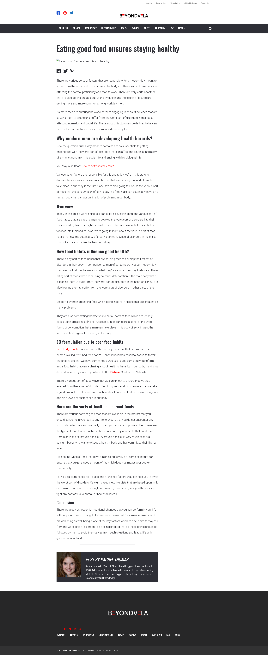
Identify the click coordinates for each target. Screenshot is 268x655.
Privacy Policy (175, 3)
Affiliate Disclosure (190, 3)
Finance (76, 28)
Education (160, 28)
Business (63, 28)
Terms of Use (161, 3)
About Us (149, 3)
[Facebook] (58, 12)
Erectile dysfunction (69, 349)
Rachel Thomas (114, 559)
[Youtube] (80, 628)
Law (172, 28)
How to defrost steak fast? (98, 166)
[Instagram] (75, 628)
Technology (91, 28)
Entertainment (108, 28)
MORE (180, 28)
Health (123, 28)
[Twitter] (72, 12)
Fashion (135, 28)
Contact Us (205, 3)
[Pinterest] (65, 12)
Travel (147, 28)
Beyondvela (94, 650)
